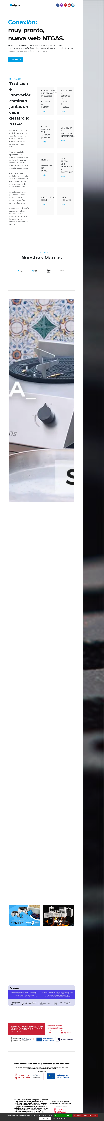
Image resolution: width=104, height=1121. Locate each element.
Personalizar (45, 1118)
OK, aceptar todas (63, 1115)
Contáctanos (15, 59)
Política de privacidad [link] (59, 1118)
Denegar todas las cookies (86, 1115)
